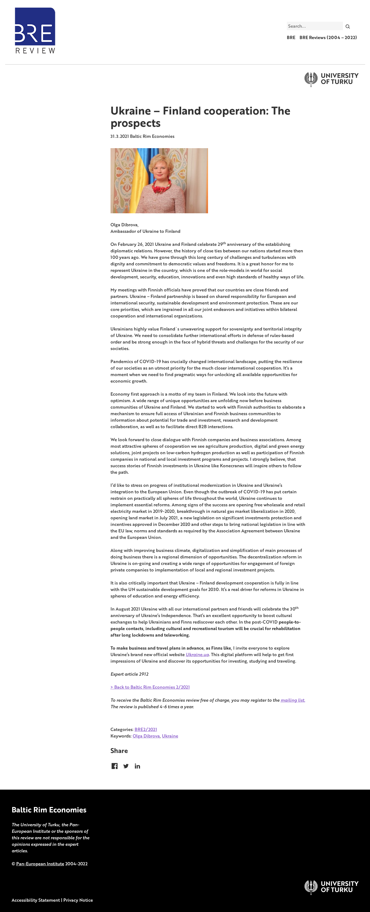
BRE (291, 37)
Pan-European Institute (40, 863)
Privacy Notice (78, 900)
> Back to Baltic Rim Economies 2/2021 (150, 687)
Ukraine (170, 736)
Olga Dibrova (146, 736)
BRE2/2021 (146, 729)
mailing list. (293, 700)
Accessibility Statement (36, 900)
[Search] (347, 26)
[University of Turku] (331, 893)
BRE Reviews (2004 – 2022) (328, 37)
